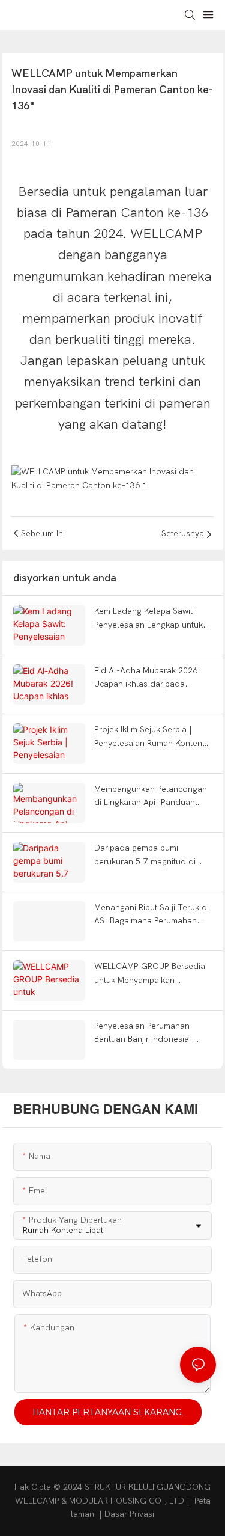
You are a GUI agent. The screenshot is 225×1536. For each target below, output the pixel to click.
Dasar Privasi (129, 1514)
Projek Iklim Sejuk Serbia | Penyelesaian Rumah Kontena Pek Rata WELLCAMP (150, 737)
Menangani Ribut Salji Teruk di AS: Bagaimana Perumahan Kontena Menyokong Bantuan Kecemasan (151, 915)
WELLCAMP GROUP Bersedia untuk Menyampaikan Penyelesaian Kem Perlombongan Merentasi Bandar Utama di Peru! (149, 974)
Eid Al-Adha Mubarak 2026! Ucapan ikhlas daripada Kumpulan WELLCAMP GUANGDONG (147, 678)
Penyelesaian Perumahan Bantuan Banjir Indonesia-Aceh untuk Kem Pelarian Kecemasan (143, 1034)
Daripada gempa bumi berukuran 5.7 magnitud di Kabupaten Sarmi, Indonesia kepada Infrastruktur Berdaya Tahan (150, 856)
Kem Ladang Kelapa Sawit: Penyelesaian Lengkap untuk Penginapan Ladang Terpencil (151, 619)
